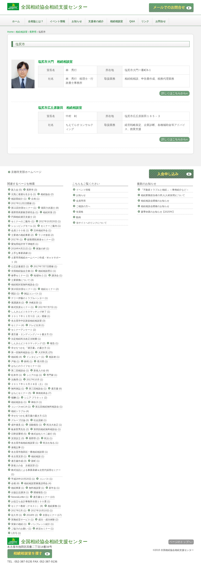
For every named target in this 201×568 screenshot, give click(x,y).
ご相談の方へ (83, 206)
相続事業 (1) (17, 488)
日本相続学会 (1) (42, 230)
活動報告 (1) (35, 424)
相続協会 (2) (47, 194)
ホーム (16, 21)
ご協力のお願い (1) (21, 528)
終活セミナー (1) (45, 528)
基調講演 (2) (17, 302)
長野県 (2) (34, 438)
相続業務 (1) (54, 506)
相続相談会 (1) (18, 402)
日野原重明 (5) (18, 433)
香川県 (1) (42, 361)
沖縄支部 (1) (35, 302)
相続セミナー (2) (50, 289)
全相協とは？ (35, 21)
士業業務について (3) (22, 280)
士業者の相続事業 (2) (22, 235)
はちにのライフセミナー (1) (26, 366)
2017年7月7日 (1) (47, 307)
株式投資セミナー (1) (22, 307)
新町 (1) (35, 461)
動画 (78, 217)
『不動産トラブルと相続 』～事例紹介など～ (165, 189)
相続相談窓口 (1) (47, 271)
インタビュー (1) (35, 357)
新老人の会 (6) (41, 370)
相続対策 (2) (49, 212)
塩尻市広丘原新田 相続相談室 (60, 107)
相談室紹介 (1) (18, 198)
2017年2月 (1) (18, 510)
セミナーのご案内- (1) (22, 221)
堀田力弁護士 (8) (50, 208)
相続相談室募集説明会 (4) (37, 483)
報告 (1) (54, 343)
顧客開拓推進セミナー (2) (40, 239)
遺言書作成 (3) (18, 461)
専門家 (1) (52, 375)
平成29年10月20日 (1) (23, 479)
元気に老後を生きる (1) (23, 194)
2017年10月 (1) (34, 379)
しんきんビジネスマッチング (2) (28, 343)
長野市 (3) (31, 189)
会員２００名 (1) (20, 230)
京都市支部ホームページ (26, 171)
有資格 (79, 211)
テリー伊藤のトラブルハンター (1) (29, 298)
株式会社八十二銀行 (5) (43, 433)
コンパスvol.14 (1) (21, 406)
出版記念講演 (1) (20, 492)
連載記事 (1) (17, 447)
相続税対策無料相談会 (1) (24, 284)
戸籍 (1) (15, 361)
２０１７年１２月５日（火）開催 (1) (30, 316)
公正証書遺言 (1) (20, 266)
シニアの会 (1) (34, 375)
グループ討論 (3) (20, 420)
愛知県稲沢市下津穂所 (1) (24, 244)
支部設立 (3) (17, 438)
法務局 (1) (16, 379)
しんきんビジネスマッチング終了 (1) (30, 311)
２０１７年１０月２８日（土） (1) (29, 384)
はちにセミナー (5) (21, 393)
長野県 (33, 31)
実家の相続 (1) (18, 524)
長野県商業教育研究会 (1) (24, 212)
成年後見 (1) (17, 424)
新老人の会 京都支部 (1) (24, 465)
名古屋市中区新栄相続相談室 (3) (28, 320)
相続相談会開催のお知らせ (155, 200)
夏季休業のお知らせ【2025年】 (158, 211)
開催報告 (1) (40, 492)
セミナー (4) (17, 325)
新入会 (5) (16, 189)
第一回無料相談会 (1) (22, 352)
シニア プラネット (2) (35, 397)
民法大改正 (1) (54, 424)
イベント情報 (57, 21)
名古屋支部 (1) (18, 456)
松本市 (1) (16, 375)
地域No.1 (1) (40, 275)
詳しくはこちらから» (174, 93)
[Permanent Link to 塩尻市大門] (23, 87)
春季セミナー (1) (20, 275)
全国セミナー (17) (52, 515)
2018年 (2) (32, 515)
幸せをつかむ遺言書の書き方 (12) (29, 415)
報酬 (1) (15, 397)
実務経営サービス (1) (22, 519)
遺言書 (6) (56, 388)
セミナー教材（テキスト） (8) (27, 506)
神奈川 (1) (36, 402)
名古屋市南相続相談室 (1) (24, 443)
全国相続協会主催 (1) (22, 271)
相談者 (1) (54, 357)
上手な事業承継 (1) (21, 253)
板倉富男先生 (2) (20, 429)
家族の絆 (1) (42, 248)
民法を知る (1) (50, 443)
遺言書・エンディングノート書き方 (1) (31, 334)
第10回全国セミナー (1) (23, 289)
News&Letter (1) (19, 497)
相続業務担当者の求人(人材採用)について (163, 195)
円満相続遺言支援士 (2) (23, 217)
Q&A (132, 21)
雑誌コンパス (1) (33, 293)
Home (10, 31)
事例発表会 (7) (43, 393)
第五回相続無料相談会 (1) (48, 406)
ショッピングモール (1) (23, 226)
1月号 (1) (16, 533)
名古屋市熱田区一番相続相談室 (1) (29, 452)
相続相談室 (116, 21)
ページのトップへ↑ (181, 541)
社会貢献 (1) (40, 420)
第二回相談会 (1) (20, 370)
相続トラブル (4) (20, 411)
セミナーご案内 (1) (51, 226)
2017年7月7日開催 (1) (45, 266)
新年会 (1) (54, 488)
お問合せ (160, 21)
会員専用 (81, 200)
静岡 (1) (28, 361)
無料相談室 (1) (36, 488)
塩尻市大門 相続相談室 (55, 61)
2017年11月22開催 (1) (23, 203)
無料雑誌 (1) (17, 388)
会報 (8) (15, 483)
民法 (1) (48, 438)
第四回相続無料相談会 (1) (47, 429)
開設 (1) (15, 293)
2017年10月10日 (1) (42, 510)
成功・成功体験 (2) (48, 519)
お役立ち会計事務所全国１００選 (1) (30, 501)
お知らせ (77, 21)
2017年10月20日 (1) (50, 221)
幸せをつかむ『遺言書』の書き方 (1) (30, 348)
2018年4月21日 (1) (21, 248)
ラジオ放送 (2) (46, 235)
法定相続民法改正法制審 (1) (26, 338)
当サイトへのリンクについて (91, 222)
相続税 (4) (16, 357)
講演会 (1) (57, 275)
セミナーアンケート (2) (23, 329)
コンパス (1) (45, 479)
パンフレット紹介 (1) (42, 524)
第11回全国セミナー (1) (23, 208)
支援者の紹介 (96, 21)
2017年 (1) (17, 239)
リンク (145, 21)
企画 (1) (35, 198)
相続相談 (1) (37, 456)
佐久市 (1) (16, 515)
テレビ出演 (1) (36, 325)
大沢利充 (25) (45, 352)
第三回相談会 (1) (38, 388)
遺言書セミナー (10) (44, 497)
